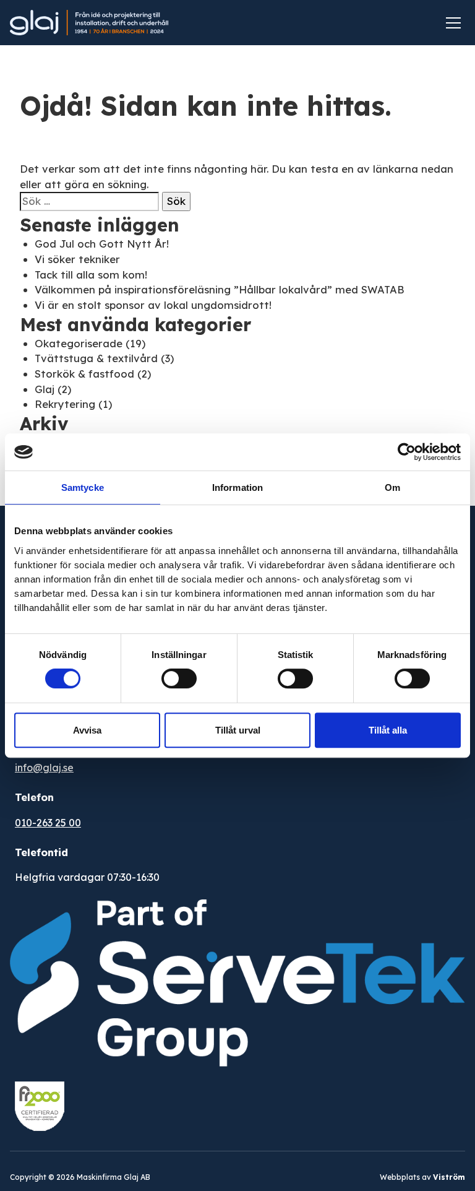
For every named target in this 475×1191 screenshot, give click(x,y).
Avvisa (87, 730)
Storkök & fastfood (84, 373)
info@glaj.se (44, 767)
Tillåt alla (388, 730)
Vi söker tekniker (77, 259)
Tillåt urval (237, 730)
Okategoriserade (78, 343)
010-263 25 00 (48, 822)
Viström (449, 1177)
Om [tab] (392, 487)
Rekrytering (65, 403)
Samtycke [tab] (82, 487)
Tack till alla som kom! (91, 274)
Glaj (44, 389)
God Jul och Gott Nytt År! (102, 243)
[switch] (179, 678)
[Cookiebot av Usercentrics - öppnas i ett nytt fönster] (407, 452)
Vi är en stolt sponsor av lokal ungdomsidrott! (153, 304)
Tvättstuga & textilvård (96, 358)
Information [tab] (237, 487)
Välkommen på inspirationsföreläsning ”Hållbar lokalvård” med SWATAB (219, 289)
